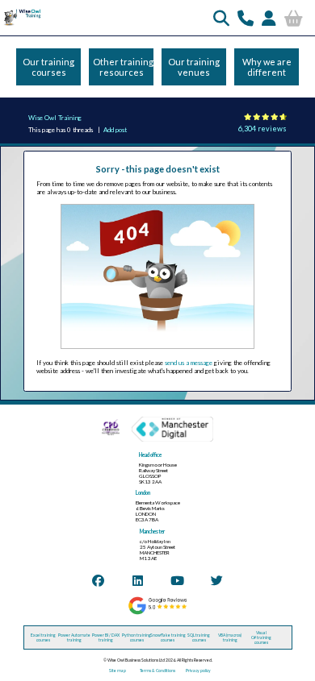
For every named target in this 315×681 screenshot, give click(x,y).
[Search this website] (221, 17)
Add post (115, 130)
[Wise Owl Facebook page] (98, 580)
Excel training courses (43, 637)
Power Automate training (74, 637)
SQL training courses (198, 637)
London (143, 493)
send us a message (188, 363)
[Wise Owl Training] (21, 25)
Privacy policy (198, 670)
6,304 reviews (262, 128)
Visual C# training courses (261, 637)
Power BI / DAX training (106, 637)
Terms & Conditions (157, 670)
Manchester (152, 531)
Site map (117, 670)
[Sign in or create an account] (269, 17)
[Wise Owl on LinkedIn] (137, 580)
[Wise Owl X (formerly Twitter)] (217, 580)
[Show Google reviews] (157, 613)
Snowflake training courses (168, 637)
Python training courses (136, 637)
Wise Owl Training (55, 118)
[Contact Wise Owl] (245, 17)
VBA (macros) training (230, 637)
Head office (150, 455)
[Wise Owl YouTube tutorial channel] (177, 580)
